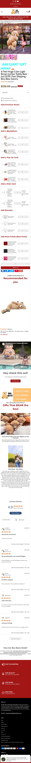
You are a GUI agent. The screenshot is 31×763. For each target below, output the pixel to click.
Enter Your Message (24, 191)
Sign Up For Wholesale (5, 738)
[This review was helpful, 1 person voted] (25, 589)
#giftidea (11, 652)
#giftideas (6, 652)
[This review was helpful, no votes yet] (25, 544)
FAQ (2, 732)
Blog (2, 720)
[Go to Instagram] (15, 1)
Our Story (3, 730)
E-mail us (16, 6)
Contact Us (3, 734)
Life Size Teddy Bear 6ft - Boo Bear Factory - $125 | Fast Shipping (14, 332)
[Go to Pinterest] (17, 271)
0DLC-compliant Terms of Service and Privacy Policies (12, 742)
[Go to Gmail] (21, 271)
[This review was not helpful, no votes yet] (27, 544)
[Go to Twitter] (12, 271)
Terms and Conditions (5, 736)
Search (2, 722)
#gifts (16, 651)
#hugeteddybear (22, 653)
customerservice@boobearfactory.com (13, 713)
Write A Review (15, 513)
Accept (25, 758)
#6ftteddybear (13, 653)
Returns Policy (4, 724)
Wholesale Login (4, 740)
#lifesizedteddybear (5, 653)
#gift (14, 651)
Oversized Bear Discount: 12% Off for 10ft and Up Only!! (15, 18)
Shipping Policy (4, 726)
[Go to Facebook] (13, 1)
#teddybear (24, 652)
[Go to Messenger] (7, 271)
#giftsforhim (22, 651)
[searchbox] (8, 520)
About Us (3, 728)
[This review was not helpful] (27, 567)
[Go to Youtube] (18, 1)
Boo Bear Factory (3, 327)
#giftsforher (28, 651)
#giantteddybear (17, 652)
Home (2, 21)
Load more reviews (15, 638)
